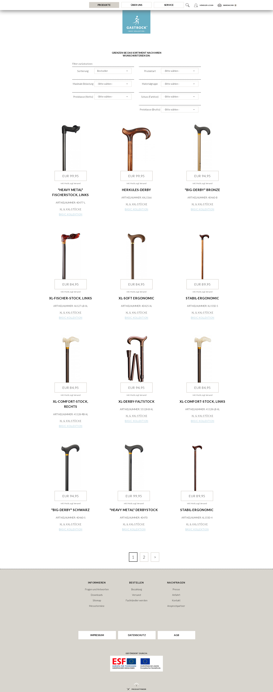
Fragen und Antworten (97, 589)
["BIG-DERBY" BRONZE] (202, 147)
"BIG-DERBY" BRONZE (202, 190)
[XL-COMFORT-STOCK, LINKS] (202, 359)
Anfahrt (176, 594)
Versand (136, 594)
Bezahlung (136, 589)
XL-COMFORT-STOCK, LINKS (202, 401)
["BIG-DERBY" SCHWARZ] (70, 467)
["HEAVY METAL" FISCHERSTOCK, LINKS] (70, 147)
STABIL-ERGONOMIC (202, 298)
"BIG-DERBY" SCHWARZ (70, 510)
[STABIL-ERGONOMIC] (202, 255)
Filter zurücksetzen (82, 63)
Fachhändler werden (136, 600)
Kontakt (176, 600)
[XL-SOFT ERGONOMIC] (136, 255)
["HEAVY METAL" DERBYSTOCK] (134, 467)
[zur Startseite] (136, 22)
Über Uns (136, 4)
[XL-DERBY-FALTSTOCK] (136, 359)
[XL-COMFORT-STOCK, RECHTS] (70, 359)
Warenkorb (228, 5)
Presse (176, 589)
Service (169, 4)
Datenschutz (137, 635)
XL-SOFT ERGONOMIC (136, 298)
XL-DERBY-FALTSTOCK (136, 401)
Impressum (97, 635)
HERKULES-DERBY (136, 190)
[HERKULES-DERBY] (136, 147)
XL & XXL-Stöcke (70, 209)
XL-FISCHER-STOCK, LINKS (70, 298)
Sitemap (97, 600)
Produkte (104, 4)
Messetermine (96, 605)
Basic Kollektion (70, 214)
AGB (176, 635)
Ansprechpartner (176, 605)
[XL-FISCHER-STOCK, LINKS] (70, 255)
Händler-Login (206, 5)
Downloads (97, 594)
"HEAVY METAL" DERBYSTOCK (134, 510)
